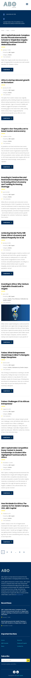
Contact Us (20, 646)
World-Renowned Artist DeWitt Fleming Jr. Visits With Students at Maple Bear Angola (14, 622)
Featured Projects (22, 643)
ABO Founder (4, 643)
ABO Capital (20, 675)
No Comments (6, 57)
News (2, 646)
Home (2, 30)
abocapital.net (19, 594)
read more (6, 69)
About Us (19, 640)
